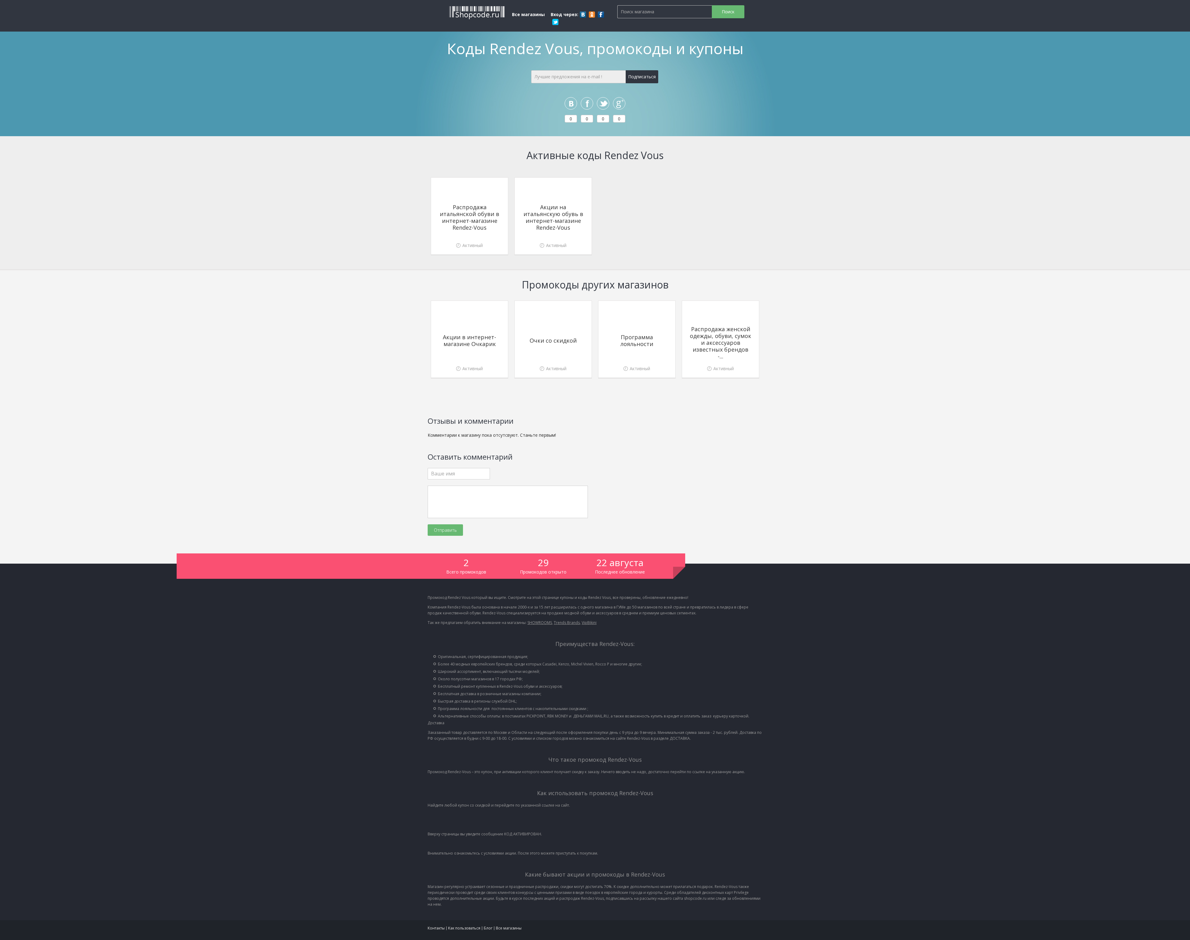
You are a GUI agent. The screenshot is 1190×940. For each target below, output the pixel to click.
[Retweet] (603, 103)
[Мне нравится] (587, 103)
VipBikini (589, 622)
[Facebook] (601, 14)
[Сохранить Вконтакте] (571, 103)
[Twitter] (555, 22)
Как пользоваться (464, 928)
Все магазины (528, 14)
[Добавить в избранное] (502, 184)
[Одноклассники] (592, 14)
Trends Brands (567, 622)
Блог (488, 928)
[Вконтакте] (583, 14)
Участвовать (470, 244)
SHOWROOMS (539, 622)
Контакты (436, 928)
